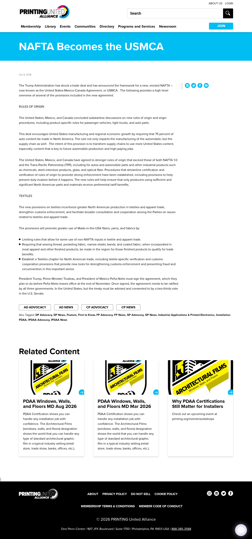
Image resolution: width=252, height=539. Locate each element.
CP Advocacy (97, 307)
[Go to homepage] (38, 494)
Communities (85, 26)
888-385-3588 (181, 529)
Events (65, 26)
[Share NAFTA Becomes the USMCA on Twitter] (193, 86)
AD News (66, 307)
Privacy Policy (114, 494)
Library (50, 26)
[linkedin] (216, 494)
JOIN (221, 25)
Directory (107, 26)
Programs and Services (136, 26)
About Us (215, 3)
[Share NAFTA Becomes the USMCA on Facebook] (199, 86)
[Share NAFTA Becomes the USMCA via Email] (206, 86)
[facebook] (230, 494)
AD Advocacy (35, 307)
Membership (31, 26)
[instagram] (209, 494)
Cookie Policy (166, 494)
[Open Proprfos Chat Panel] (241, 530)
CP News (128, 307)
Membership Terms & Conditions (108, 506)
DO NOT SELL (140, 494)
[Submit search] (228, 13)
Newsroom (167, 26)
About (92, 494)
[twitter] (223, 494)
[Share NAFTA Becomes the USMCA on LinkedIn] (187, 86)
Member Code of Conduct (161, 506)
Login (229, 3)
